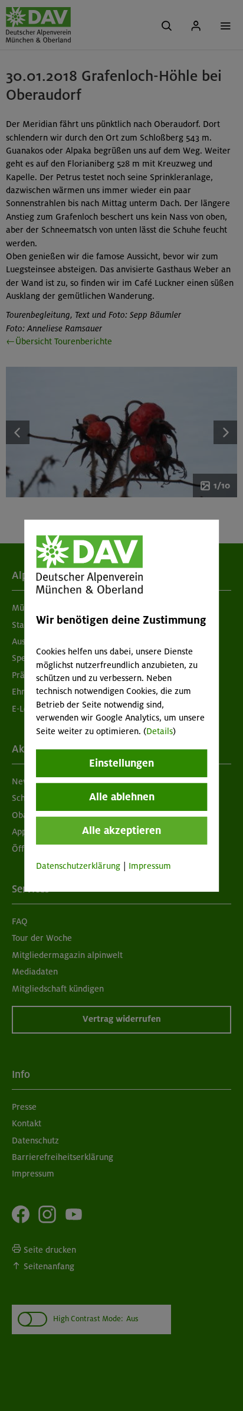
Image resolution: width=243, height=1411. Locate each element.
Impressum (150, 866)
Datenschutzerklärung (78, 866)
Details (159, 730)
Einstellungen (121, 763)
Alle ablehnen (122, 796)
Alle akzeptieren (121, 830)
